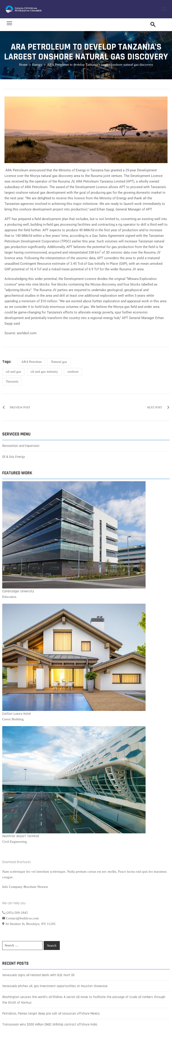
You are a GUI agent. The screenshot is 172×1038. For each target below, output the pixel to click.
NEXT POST (154, 407)
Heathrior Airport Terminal (20, 836)
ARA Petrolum (31, 362)
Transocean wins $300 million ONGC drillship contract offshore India (49, 1024)
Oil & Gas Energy (13, 457)
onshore (73, 371)
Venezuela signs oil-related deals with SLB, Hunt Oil (38, 975)
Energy (37, 64)
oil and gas (13, 371)
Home (23, 64)
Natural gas (59, 362)
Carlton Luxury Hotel (16, 714)
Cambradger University (18, 591)
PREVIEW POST (20, 407)
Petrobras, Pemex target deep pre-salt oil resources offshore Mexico (51, 1013)
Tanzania (12, 381)
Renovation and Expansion (20, 446)
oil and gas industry (44, 371)
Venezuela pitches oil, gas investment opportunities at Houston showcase (55, 986)
